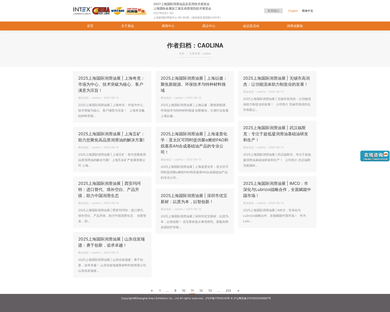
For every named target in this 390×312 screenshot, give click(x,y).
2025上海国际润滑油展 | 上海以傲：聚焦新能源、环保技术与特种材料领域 (194, 84)
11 (192, 290)
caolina (210, 45)
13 (210, 290)
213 (228, 290)
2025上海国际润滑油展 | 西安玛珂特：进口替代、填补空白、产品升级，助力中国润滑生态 (109, 189)
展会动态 (83, 97)
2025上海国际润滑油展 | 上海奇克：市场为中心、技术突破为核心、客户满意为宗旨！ (111, 84)
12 (201, 290)
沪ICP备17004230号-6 (219, 298)
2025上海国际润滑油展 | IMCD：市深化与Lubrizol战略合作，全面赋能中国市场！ (277, 189)
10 (183, 290)
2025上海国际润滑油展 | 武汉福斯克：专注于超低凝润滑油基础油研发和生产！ (275, 133)
